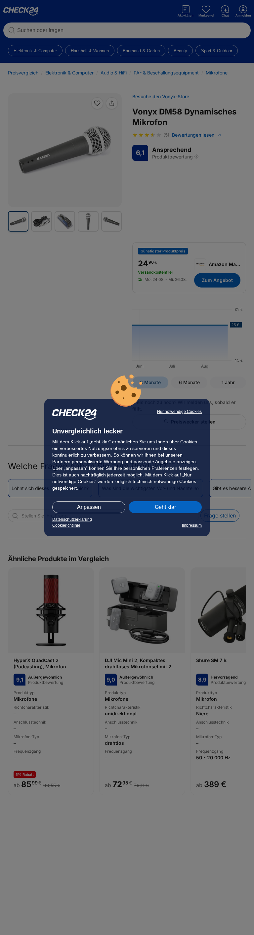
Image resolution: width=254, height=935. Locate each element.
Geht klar (165, 507)
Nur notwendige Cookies (179, 411)
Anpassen (89, 507)
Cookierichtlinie (66, 525)
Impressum (192, 525)
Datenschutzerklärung (72, 519)
